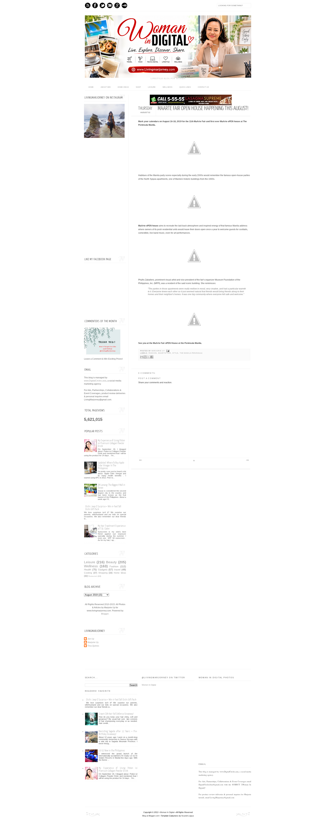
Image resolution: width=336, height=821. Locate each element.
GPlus (117, 5)
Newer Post (140, 460)
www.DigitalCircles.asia (95, 381)
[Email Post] (168, 351)
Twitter (102, 5)
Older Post (247, 460)
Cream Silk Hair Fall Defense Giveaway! (116, 714)
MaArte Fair (164, 353)
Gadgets (102, 569)
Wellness (167, 87)
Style (175, 353)
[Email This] (142, 357)
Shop (138, 87)
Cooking (88, 573)
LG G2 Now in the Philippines (112, 750)
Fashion (153, 353)
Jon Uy (91, 639)
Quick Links (185, 87)
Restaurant (92, 576)
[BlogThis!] (145, 357)
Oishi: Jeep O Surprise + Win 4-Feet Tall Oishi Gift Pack (111, 699)
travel (117, 569)
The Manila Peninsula (191, 353)
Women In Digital (149, 685)
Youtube (124, 5)
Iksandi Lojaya (187, 816)
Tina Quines (93, 646)
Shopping (103, 573)
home (91, 87)
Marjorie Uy (158, 351)
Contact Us (203, 87)
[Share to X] (148, 357)
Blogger (104, 614)
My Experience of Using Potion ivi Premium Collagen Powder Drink (111, 443)
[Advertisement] (105, 197)
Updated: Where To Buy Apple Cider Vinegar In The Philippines (111, 465)
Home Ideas (123, 87)
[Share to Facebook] (151, 357)
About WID (106, 87)
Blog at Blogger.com (150, 816)
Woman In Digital (167, 812)
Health (87, 569)
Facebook (95, 5)
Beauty (111, 562)
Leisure (152, 87)
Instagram (110, 5)
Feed (87, 5)
